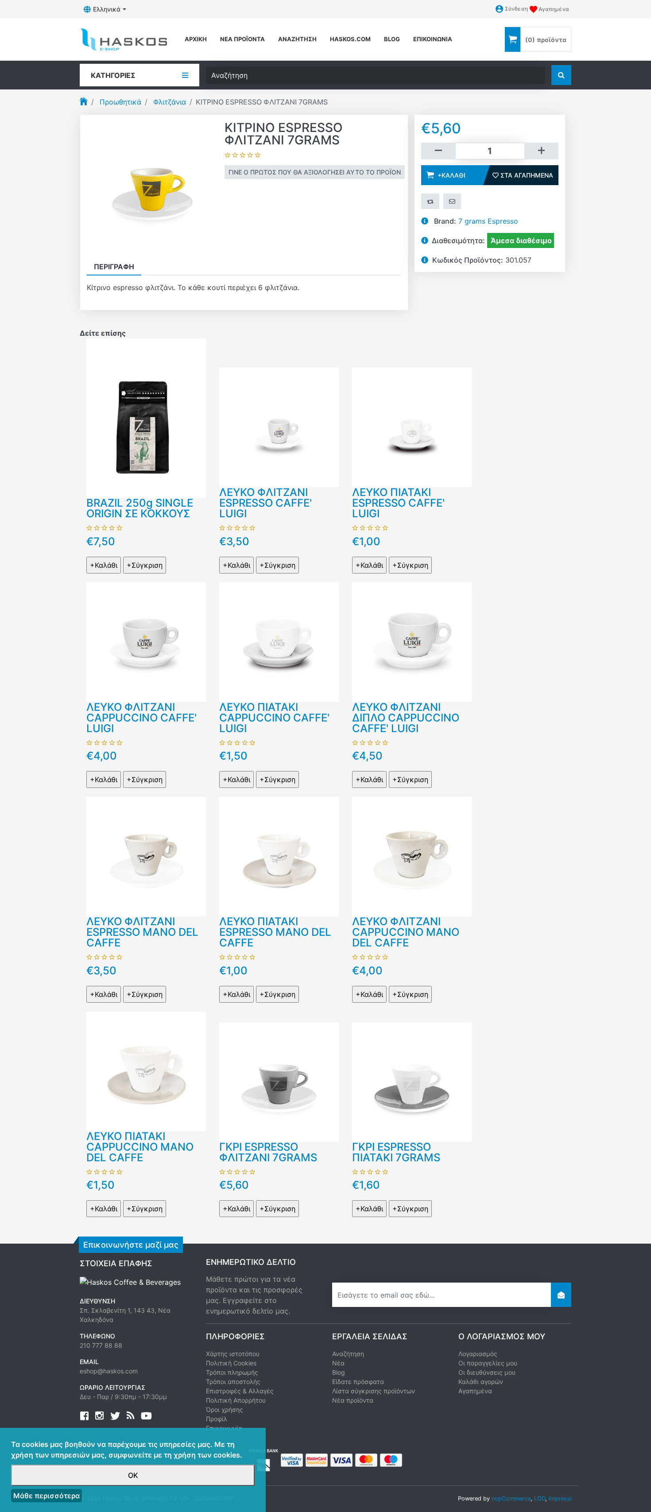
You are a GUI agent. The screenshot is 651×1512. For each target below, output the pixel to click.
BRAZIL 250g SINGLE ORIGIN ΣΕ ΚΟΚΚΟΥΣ (139, 508)
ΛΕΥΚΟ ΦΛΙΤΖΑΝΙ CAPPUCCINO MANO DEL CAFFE (405, 932)
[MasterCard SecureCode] (317, 1459)
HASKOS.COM (350, 39)
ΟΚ (133, 1475)
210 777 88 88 (101, 1345)
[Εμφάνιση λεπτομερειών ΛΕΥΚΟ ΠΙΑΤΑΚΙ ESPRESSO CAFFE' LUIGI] (412, 426)
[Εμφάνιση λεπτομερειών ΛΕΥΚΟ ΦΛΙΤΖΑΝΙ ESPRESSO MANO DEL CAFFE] (146, 855)
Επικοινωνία (432, 39)
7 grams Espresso (488, 221)
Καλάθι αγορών (480, 1381)
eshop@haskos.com (109, 1371)
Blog (338, 1372)
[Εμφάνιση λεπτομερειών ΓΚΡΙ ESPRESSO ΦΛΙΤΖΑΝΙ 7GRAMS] (279, 1081)
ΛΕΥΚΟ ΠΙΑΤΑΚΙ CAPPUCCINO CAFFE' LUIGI (274, 718)
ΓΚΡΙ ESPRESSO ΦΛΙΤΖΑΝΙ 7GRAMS (268, 1152)
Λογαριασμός (477, 1353)
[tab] (114, 266)
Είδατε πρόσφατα (358, 1381)
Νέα (338, 1363)
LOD (539, 1498)
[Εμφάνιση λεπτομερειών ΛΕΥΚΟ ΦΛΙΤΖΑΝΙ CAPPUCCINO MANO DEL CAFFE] (412, 855)
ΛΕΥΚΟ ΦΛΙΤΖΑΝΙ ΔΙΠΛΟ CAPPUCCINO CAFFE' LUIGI (405, 718)
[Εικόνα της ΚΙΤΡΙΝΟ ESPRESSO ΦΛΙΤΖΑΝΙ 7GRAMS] (152, 186)
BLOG (392, 39)
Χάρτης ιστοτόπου (233, 1353)
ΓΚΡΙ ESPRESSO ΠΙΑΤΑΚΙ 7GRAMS (396, 1152)
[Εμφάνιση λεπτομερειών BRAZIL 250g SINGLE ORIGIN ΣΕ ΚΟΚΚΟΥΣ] (146, 417)
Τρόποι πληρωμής (232, 1372)
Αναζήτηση (297, 39)
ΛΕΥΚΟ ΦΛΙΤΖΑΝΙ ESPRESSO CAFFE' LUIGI (265, 503)
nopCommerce (511, 1498)
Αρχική (196, 39)
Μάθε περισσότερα (46, 1495)
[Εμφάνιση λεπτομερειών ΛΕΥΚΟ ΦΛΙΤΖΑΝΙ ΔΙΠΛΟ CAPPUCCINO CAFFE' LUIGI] (412, 641)
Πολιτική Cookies (231, 1363)
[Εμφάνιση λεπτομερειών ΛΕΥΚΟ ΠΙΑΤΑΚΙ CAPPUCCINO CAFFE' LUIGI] (279, 641)
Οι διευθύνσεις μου (486, 1372)
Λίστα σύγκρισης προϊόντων (373, 1391)
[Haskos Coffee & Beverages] (130, 1281)
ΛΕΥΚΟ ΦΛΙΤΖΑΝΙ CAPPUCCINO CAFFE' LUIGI (141, 718)
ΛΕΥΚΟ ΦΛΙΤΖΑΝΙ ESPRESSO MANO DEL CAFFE (142, 932)
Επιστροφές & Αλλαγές (240, 1391)
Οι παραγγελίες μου (487, 1363)
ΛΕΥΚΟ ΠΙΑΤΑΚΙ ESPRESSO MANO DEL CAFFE (275, 932)
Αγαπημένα (475, 1391)
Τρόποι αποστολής (233, 1381)
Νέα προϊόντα (242, 39)
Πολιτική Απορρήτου (236, 1400)
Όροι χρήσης (224, 1409)
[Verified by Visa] (292, 1459)
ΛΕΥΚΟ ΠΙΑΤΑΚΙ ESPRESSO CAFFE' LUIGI (398, 503)
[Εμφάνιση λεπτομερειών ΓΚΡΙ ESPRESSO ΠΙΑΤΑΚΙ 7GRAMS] (412, 1081)
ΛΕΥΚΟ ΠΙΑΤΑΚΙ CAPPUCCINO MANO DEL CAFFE (140, 1147)
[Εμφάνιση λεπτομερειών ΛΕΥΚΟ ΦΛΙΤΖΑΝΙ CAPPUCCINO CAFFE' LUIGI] (146, 641)
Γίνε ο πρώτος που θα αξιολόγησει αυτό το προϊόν (315, 172)
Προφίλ (216, 1419)
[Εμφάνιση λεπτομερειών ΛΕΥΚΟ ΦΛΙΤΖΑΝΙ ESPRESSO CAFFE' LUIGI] (279, 426)
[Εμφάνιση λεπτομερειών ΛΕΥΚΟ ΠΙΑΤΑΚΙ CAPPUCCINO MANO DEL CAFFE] (146, 1070)
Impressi (560, 1498)
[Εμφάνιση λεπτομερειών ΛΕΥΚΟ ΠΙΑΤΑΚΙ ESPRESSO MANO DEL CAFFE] (279, 855)
